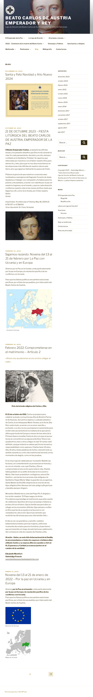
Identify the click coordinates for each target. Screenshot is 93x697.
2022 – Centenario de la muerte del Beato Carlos (23, 44)
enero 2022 (62, 89)
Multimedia (9, 49)
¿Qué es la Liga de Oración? (68, 206)
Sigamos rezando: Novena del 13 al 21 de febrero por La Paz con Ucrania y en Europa (28, 258)
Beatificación (65, 201)
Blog (36, 49)
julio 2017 (61, 132)
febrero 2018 (62, 102)
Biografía (64, 198)
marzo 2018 (62, 98)
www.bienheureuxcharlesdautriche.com (22, 559)
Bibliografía (47, 49)
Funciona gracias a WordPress (16, 692)
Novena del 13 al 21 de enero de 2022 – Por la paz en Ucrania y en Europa (27, 579)
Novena (63, 213)
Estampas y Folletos (55, 44)
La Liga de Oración (36, 38)
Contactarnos (61, 49)
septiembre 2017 (64, 124)
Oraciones (61, 210)
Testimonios (24, 49)
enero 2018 (62, 106)
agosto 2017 (62, 128)
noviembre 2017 (64, 115)
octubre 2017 (63, 119)
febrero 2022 (62, 85)
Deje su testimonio (64, 222)
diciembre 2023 (64, 77)
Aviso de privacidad (65, 230)
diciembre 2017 (63, 111)
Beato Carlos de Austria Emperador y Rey (38, 20)
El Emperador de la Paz (14, 38)
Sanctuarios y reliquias (75, 44)
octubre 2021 (63, 94)
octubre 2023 (63, 81)
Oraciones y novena (56, 38)
